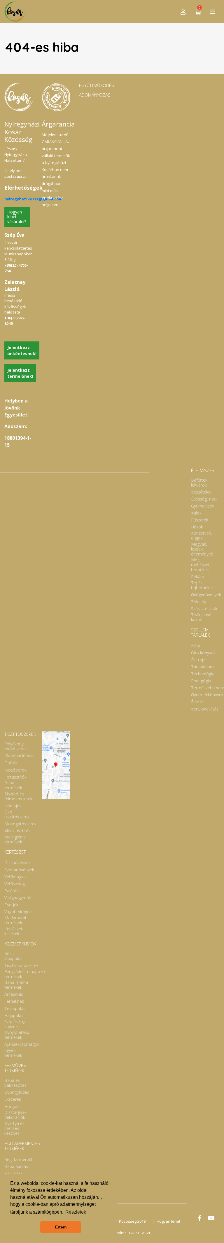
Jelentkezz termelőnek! (20, 373)
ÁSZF (146, 1232)
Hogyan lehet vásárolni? (16, 217)
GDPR (134, 1232)
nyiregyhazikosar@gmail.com (33, 199)
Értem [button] (60, 1227)
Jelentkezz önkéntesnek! (21, 350)
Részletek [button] (75, 1212)
